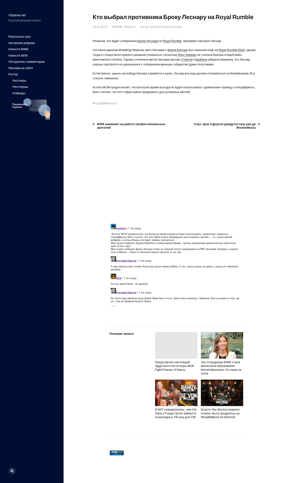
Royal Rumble (172, 41)
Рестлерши (20, 87)
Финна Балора (177, 50)
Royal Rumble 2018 (232, 50)
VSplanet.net (17, 15)
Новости (129, 26)
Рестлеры (19, 80)
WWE (118, 26)
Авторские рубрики (21, 43)
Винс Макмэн (187, 55)
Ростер (13, 74)
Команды (19, 93)
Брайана (201, 59)
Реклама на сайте (20, 68)
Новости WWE (18, 49)
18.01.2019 (100, 26)
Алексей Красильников (166, 26)
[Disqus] (176, 174)
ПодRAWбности (105, 103)
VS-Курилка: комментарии (26, 61)
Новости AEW (18, 55)
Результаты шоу (19, 36)
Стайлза (186, 59)
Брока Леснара (147, 41)
